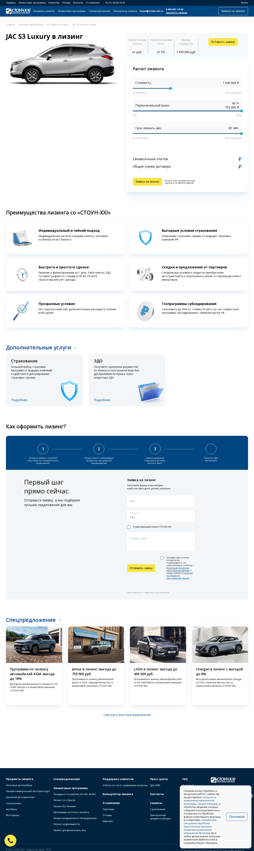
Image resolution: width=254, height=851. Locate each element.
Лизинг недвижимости (66, 824)
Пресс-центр (159, 779)
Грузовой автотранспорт (20, 797)
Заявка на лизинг (233, 11)
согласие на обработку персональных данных (179, 575)
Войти (244, 2)
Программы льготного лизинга (71, 812)
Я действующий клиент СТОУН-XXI (152, 526)
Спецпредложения (99, 11)
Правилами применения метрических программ (198, 831)
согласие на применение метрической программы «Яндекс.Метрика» (201, 800)
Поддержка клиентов (118, 779)
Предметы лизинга (43, 11)
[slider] (170, 88)
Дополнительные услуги (38, 347)
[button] (4, 666)
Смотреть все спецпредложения (127, 715)
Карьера (107, 821)
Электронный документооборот (160, 817)
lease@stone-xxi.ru (151, 11)
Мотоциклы (12, 815)
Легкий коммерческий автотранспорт (28, 791)
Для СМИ (155, 785)
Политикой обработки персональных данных (177, 569)
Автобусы (11, 809)
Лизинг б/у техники (64, 806)
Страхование (157, 809)
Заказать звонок (176, 12)
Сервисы (11, 2)
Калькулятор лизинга (125, 11)
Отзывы (66, 2)
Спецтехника (13, 803)
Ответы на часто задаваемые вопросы (125, 785)
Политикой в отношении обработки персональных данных (200, 823)
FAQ (185, 779)
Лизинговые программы (32, 2)
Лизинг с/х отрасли (64, 800)
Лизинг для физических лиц (69, 830)
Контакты (78, 2)
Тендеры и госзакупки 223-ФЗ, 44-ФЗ (74, 794)
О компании (93, 2)
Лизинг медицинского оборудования (75, 818)
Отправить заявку (141, 568)
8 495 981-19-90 (174, 9)
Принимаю (237, 817)
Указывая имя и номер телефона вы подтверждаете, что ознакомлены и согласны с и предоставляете (180, 568)
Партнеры (108, 809)
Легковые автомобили (19, 785)
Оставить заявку (223, 42)
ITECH (48, 849)
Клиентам (54, 2)
